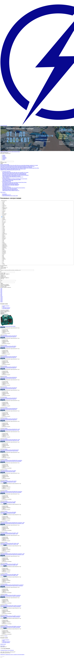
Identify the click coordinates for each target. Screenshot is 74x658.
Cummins (36, 165)
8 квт (1, 294)
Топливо (1, 266)
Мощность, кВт (3, 268)
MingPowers (23, 175)
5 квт (1, 291)
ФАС (19, 169)
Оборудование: (3, 192)
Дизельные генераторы (6, 171)
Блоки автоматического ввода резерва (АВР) (10, 195)
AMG (16, 165)
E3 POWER (7, 166)
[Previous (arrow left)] (0, 657)
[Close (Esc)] (0, 656)
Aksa (14, 165)
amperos (3, 204)
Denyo (1, 166)
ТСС (18, 169)
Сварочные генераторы (6, 186)
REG (10, 168)
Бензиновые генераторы (6, 181)
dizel (3, 212)
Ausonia (22, 165)
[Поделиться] (1, 656)
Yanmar (21, 168)
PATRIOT (4, 168)
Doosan (4, 166)
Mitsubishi (26, 175)
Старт (16, 169)
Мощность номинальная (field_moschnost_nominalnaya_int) (10, 270)
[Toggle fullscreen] (2, 656)
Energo (21, 166)
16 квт (1, 300)
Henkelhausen (24, 167)
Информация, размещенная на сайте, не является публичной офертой (12, 654)
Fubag (3, 167)
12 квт (1, 298)
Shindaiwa (17, 168)
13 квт (1, 299)
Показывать (2, 162)
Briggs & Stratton (12, 178)
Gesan (18, 167)
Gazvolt (5, 167)
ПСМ (14, 169)
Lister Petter (19, 175)
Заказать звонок (8, 151)
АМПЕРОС (2, 169)
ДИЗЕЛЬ (8, 169)
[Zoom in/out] (3, 656)
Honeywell (7, 179)
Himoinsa (30, 167)
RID (11, 168)
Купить (5, 334)
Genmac (15, 167)
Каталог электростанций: (4, 164)
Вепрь (6, 169)
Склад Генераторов (3, 125)
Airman (8, 165)
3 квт (1, 290)
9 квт (1, 295)
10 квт (1, 296)
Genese (13, 167)
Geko (8, 167)
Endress (19, 166)
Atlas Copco (19, 165)
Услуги (3, 159)
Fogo (33, 166)
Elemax (16, 166)
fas (2, 220)
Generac (10, 167)
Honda (9, 184)
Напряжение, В (3, 276)
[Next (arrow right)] (1, 657)
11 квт (1, 297)
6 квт (1, 292)
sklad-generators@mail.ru (16, 151)
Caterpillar (31, 165)
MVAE (1, 168)
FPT (1, 167)
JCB (11, 175)
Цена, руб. (2, 278)
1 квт (1, 288)
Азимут (24, 168)
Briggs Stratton (4, 207)
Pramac (7, 168)
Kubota (15, 175)
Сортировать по (3, 284)
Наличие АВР (2, 273)
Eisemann (11, 166)
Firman (31, 166)
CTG (34, 165)
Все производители (5, 172)
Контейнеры (4, 193)
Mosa (13, 189)
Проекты (3, 158)
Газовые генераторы (5, 177)
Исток (11, 169)
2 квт (1, 289)
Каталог (6, 650)
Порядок (1, 285)
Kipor (13, 175)
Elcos (14, 166)
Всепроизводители (3, 165)
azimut (3, 206)
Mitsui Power (17, 184)
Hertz (28, 167)
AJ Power (11, 165)
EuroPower (25, 166)
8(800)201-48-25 (3, 151)
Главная (3, 155)
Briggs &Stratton (26, 165)
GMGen (20, 167)
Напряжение (2, 277)
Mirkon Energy (11, 179)
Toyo (19, 168)
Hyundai (9, 175)
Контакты (12, 650)
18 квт (1, 301)
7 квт (1, 293)
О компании (4, 157)
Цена (1, 280)
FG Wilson (28, 166)
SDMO (13, 168)
